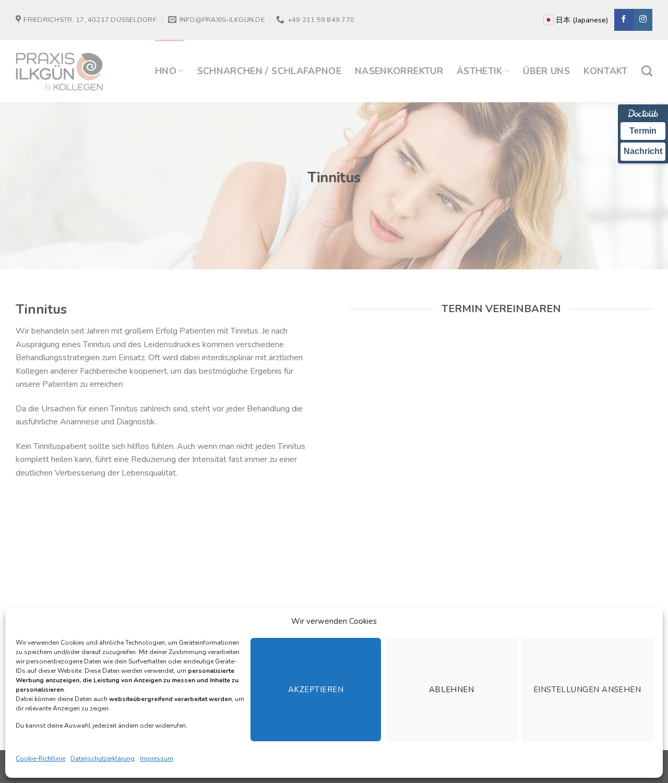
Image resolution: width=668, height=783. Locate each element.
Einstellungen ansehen (587, 689)
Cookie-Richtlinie (40, 758)
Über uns (546, 71)
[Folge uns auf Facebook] (623, 20)
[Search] (646, 70)
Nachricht (643, 151)
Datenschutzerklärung (102, 758)
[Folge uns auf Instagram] (643, 20)
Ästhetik (480, 71)
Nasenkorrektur (399, 71)
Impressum (156, 758)
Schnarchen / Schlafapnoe (269, 71)
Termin (643, 130)
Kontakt (605, 71)
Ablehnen (451, 689)
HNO (165, 71)
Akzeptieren (315, 689)
